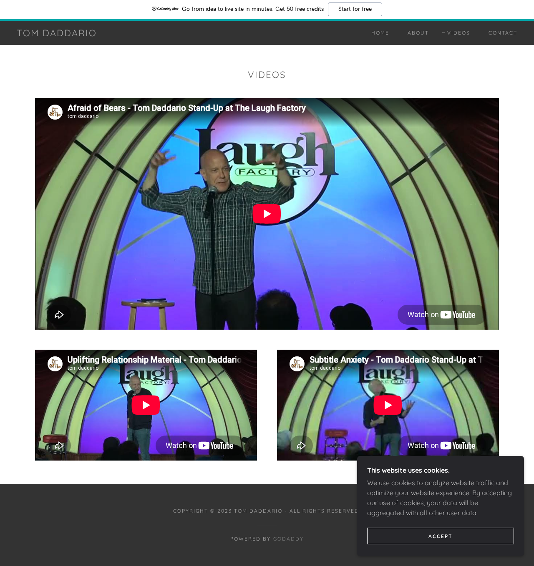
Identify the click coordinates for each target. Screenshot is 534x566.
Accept (440, 536)
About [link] (418, 33)
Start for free (355, 9)
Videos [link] (458, 33)
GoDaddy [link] (288, 539)
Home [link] (380, 33)
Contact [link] (503, 33)
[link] (57, 34)
